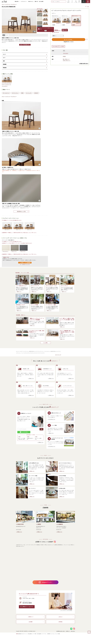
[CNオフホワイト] (7, 225)
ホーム (3, 4)
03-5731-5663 (27, 603)
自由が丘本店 (20, 524)
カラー (4, 57)
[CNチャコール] (29, 225)
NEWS (17, 633)
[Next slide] (35, 21)
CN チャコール (23, 251)
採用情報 (60, 621)
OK (45, 30)
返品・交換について (66, 59)
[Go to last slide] (3, 21)
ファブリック (7, 4)
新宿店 (38, 524)
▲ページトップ (58, 354)
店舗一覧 (36, 1)
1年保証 (64, 56)
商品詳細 (4, 67)
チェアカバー (13, 4)
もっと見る (46, 342)
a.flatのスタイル (30, 1)
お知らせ (60, 616)
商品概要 (4, 64)
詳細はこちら (31, 378)
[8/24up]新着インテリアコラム (41, 633)
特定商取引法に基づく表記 (60, 631)
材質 (4, 60)
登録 (41, 429)
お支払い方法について (66, 60)
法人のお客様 (41, 1)
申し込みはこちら (52, 419)
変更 (64, 50)
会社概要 (30, 621)
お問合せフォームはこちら (27, 606)
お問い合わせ (73, 631)
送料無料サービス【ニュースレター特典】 (53, 633)
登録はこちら (51, 433)
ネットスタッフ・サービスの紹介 (66, 610)
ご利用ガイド (30, 616)
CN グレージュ (14, 251)
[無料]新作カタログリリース (22, 633)
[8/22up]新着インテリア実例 (32, 633)
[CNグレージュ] (18, 225)
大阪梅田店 (59, 524)
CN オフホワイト (5, 251)
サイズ (4, 54)
